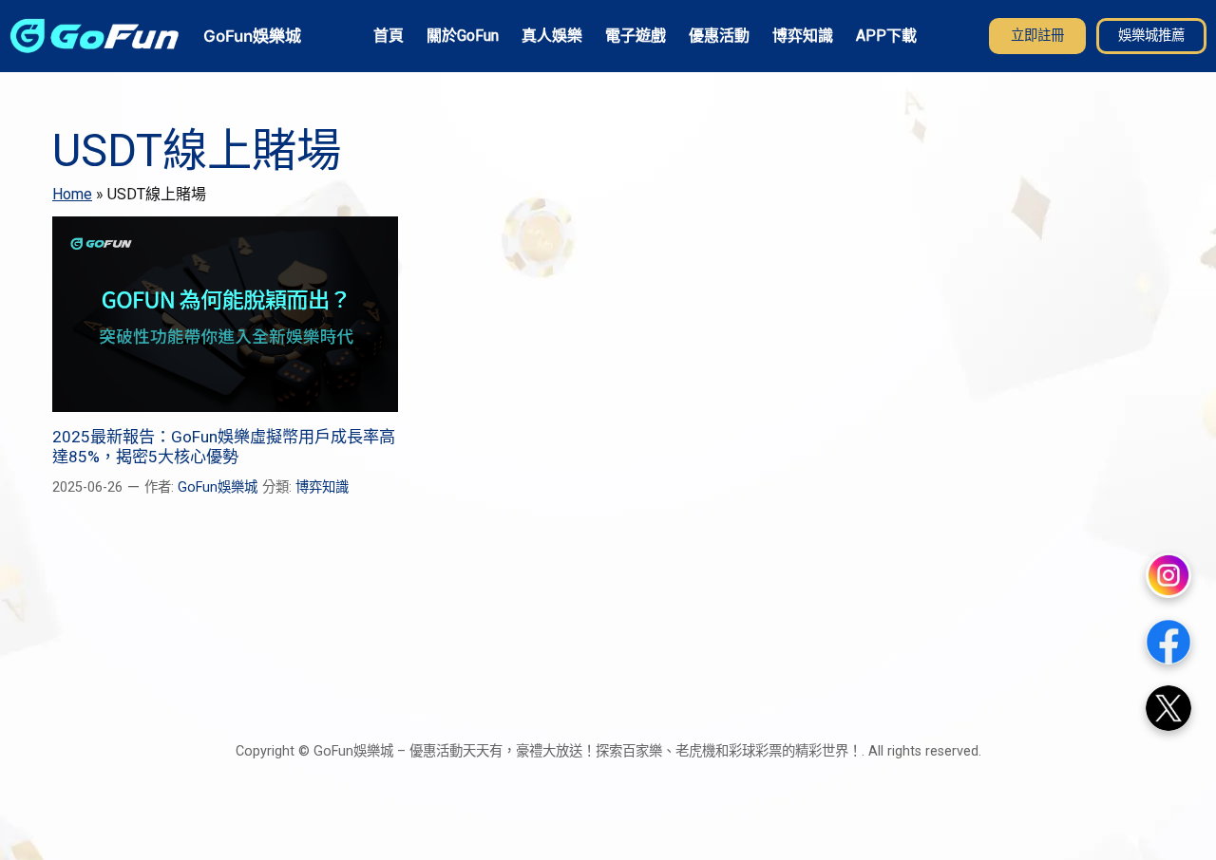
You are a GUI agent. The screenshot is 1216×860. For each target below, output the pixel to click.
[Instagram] (1168, 575)
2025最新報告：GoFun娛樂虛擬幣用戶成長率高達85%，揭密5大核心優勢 (223, 446)
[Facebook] (1168, 641)
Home (72, 194)
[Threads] (1168, 708)
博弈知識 (322, 487)
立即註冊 (1037, 36)
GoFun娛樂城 (252, 36)
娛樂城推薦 (1151, 36)
